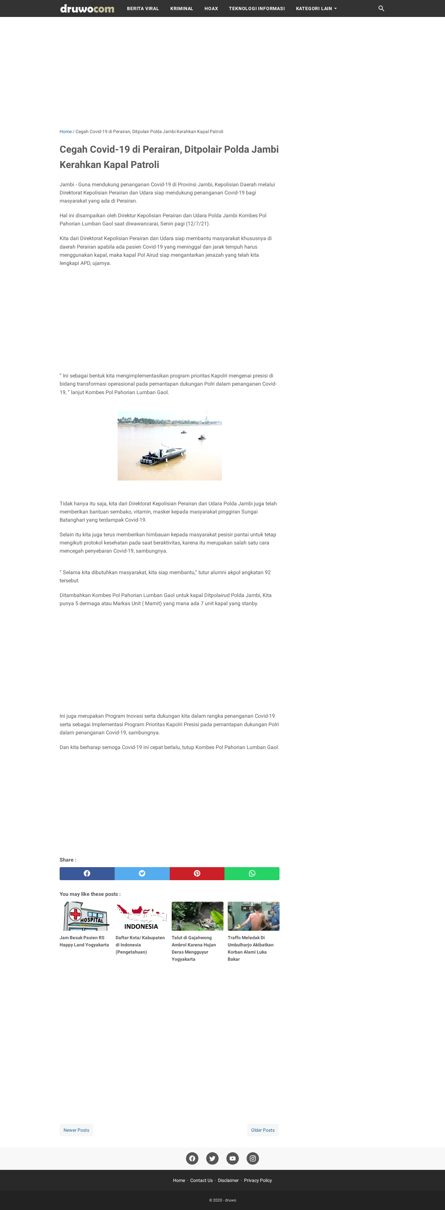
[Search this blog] (381, 8)
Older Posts (263, 1130)
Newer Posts (76, 1130)
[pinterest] (197, 873)
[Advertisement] (222, 72)
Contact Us (201, 1180)
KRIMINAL (182, 8)
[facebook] (87, 873)
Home (179, 1180)
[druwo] (87, 8)
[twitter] (142, 873)
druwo (230, 1200)
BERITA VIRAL (143, 8)
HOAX (211, 8)
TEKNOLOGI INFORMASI (257, 8)
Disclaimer (228, 1180)
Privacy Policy (258, 1180)
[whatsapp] (252, 873)
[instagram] (253, 1158)
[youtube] (232, 1158)
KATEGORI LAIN (314, 8)
